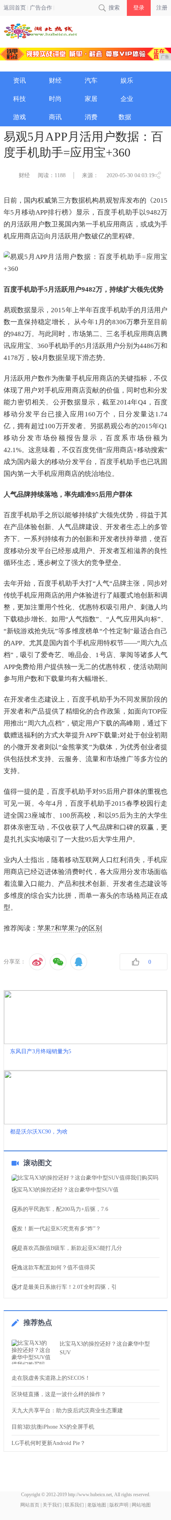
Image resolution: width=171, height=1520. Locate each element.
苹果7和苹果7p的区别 (69, 928)
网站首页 (29, 1505)
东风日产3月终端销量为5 (40, 1051)
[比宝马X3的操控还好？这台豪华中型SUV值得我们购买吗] (86, 1178)
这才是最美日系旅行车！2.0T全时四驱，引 (64, 1287)
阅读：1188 (52, 175)
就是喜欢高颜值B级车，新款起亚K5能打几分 (67, 1248)
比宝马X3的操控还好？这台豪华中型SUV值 (65, 1190)
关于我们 (52, 1505)
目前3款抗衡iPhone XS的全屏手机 (53, 1427)
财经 (24, 175)
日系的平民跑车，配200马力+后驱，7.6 (60, 1209)
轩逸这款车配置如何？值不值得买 (53, 1268)
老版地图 (96, 1505)
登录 (138, 8)
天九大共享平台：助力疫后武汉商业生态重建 (67, 1411)
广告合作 (41, 8)
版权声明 (118, 1505)
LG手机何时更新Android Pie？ (49, 1443)
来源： (90, 175)
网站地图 (141, 1505)
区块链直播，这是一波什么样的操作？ (59, 1394)
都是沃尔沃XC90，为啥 (39, 1132)
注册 (161, 8)
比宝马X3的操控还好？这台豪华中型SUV (105, 1348)
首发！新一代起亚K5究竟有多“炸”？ (56, 1229)
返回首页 (15, 8)
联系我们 (74, 1505)
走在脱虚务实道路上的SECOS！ (51, 1378)
